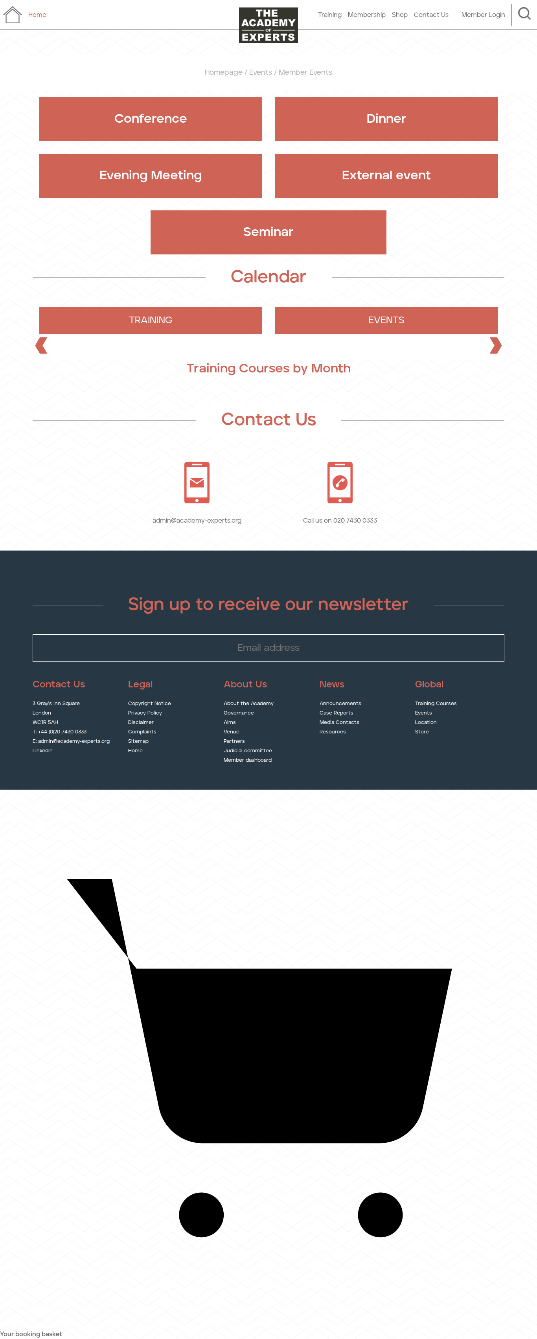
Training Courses (436, 703)
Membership (367, 15)
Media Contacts (339, 722)
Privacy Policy (145, 713)
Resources (333, 732)
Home (135, 750)
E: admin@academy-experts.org (71, 741)
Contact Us (431, 15)
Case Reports (336, 713)
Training (330, 15)
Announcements (340, 703)
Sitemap (138, 741)
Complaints (142, 732)
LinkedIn (43, 750)
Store (422, 732)
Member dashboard (248, 760)
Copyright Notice (149, 703)
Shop (400, 15)
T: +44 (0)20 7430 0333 (59, 732)
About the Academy (249, 703)
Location (426, 722)
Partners (234, 741)
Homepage (224, 72)
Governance (239, 713)
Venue (231, 732)
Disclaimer (141, 722)
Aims (230, 722)
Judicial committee (248, 750)
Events (260, 72)
